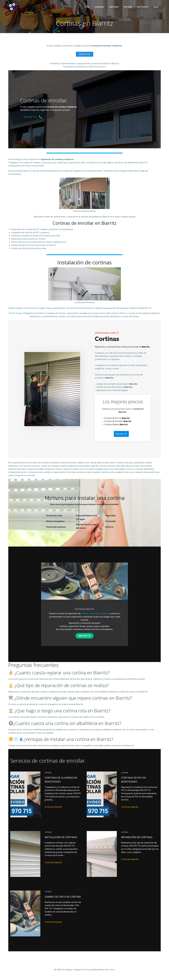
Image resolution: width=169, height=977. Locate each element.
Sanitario (113, 7)
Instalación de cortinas (61, 837)
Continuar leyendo (53, 806)
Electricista (143, 7)
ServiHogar (17, 313)
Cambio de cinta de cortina (63, 896)
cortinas (48, 772)
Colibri (112, 969)
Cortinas (127, 7)
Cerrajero (99, 7)
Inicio (87, 7)
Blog (156, 7)
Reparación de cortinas (136, 837)
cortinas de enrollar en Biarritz (95, 613)
